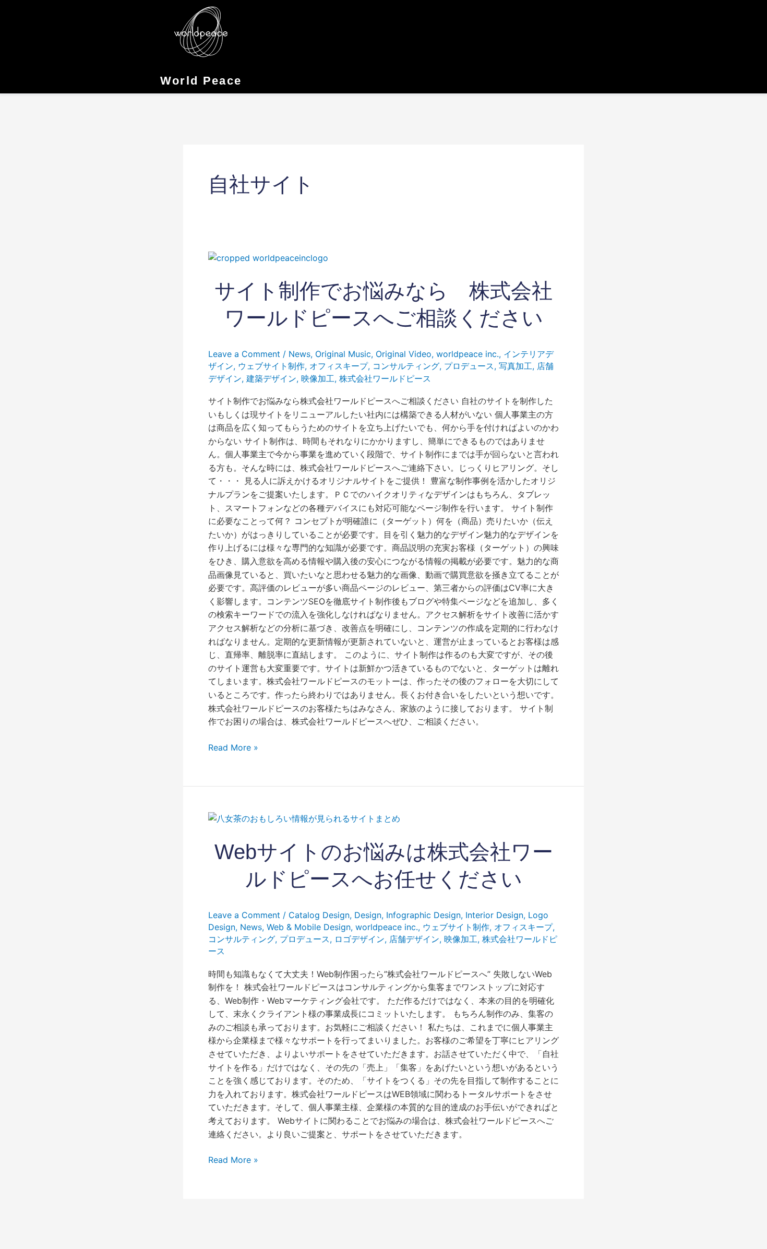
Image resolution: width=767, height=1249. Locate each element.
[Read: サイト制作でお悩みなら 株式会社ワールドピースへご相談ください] (268, 257)
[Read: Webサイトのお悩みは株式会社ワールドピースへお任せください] (304, 818)
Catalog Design (319, 915)
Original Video (404, 354)
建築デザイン (271, 378)
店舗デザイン (414, 939)
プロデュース (469, 366)
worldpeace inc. (467, 354)
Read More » (233, 747)
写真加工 (515, 366)
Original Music (343, 354)
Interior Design (494, 915)
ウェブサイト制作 (271, 366)
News (299, 354)
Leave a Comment (244, 354)
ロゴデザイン (359, 939)
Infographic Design (423, 915)
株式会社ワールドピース (385, 378)
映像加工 (317, 378)
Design (367, 915)
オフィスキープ (338, 366)
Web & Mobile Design (309, 927)
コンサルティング (406, 366)
